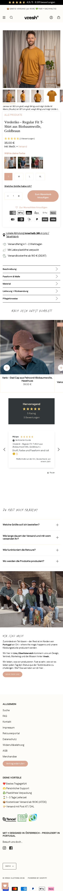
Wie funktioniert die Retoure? (19, 550)
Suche (6, 710)
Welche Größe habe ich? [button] (18, 186)
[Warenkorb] (58, 17)
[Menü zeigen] (5, 17)
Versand (22, 146)
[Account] (51, 17)
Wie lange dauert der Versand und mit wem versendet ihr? (27, 537)
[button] (31, 139)
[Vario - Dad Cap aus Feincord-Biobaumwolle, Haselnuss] (27, 347)
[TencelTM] (9, 822)
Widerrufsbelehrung (13, 745)
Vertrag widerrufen (15, 763)
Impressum (9, 727)
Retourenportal (11, 733)
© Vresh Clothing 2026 (14, 878)
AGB (5, 751)
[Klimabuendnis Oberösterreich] (33, 822)
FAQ (5, 716)
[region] (31, 449)
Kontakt (7, 722)
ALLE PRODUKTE (13, 115)
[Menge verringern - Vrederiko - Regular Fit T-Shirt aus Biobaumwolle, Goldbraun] (8, 196)
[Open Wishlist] (5, 886)
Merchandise (10, 756)
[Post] (23, 822)
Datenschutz (10, 739)
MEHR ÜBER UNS (12, 674)
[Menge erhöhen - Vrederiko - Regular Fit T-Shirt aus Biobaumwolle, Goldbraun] (18, 196)
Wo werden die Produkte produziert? (23, 561)
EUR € (8, 866)
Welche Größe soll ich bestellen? (21, 524)
